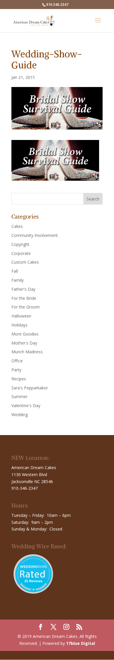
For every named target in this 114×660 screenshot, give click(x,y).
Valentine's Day (25, 405)
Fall (14, 271)
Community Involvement (34, 235)
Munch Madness (27, 351)
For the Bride (23, 298)
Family (17, 280)
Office (17, 360)
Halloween (21, 316)
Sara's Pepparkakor (29, 388)
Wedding (19, 414)
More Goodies (25, 334)
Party (16, 369)
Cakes (17, 226)
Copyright (20, 244)
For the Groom (25, 307)
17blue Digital (80, 643)
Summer (19, 396)
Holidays (19, 325)
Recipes (18, 379)
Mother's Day (24, 343)
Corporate (21, 253)
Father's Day (23, 289)
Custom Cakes (25, 262)
